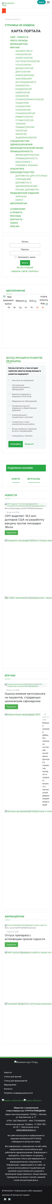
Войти (41, 2)
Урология (21, 130)
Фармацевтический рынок (26, 148)
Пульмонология (25, 113)
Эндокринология (26, 137)
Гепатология (23, 64)
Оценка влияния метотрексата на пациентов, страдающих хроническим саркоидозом (25, 697)
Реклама (15, 216)
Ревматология (24, 116)
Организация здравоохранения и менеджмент (21, 387)
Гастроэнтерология (27, 61)
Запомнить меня (26, 257)
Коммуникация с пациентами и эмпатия (22, 416)
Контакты (16, 219)
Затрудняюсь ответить (22, 436)
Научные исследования (23, 380)
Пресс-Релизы (19, 40)
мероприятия (15, 290)
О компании (17, 209)
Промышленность (21, 151)
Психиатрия (22, 106)
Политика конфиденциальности (18, 1093)
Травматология (24, 127)
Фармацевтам (19, 44)
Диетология (22, 71)
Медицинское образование (24, 401)
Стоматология (24, 120)
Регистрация (25, 267)
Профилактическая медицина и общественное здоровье (24, 408)
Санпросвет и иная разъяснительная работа (23, 423)
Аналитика (17, 168)
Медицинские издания (24, 193)
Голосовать (15, 444)
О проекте (16, 212)
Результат (29, 444)
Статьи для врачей (12, 1076)
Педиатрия (22, 103)
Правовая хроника (26, 165)
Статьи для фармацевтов (15, 1081)
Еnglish (14, 226)
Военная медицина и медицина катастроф (21, 395)
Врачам (15, 47)
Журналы (21, 196)
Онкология (22, 96)
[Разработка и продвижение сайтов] (4, 1199)
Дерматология (24, 68)
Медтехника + (23, 161)
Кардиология (23, 89)
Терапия (20, 123)
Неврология (22, 92)
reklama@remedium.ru (26, 1130)
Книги (19, 200)
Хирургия (21, 134)
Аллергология (24, 58)
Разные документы (27, 189)
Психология (23, 109)
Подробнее (11, 532)
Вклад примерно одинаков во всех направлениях (24, 430)
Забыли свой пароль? (25, 271)
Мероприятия (18, 203)
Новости (11, 495)
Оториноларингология (29, 99)
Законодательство (22, 172)
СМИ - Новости (19, 37)
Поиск (14, 223)
